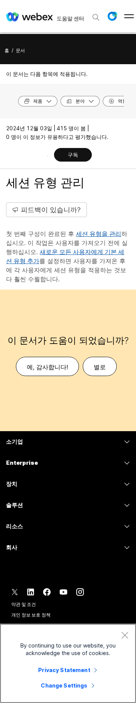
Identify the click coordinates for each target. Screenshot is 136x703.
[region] (68, 663)
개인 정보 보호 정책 (31, 615)
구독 (73, 154)
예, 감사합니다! (47, 367)
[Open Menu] (129, 16)
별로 (100, 367)
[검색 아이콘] (96, 17)
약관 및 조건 (23, 604)
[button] (112, 16)
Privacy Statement (64, 670)
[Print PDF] (48, 155)
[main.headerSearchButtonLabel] (96, 15)
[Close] (124, 635)
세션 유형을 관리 (98, 233)
